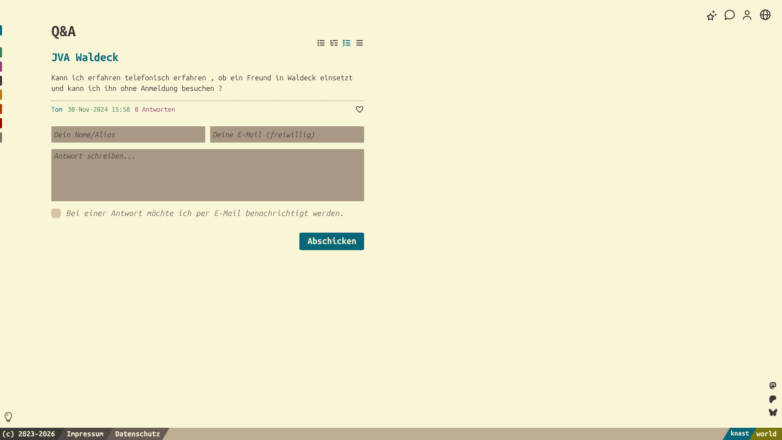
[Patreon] (773, 399)
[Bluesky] (773, 412)
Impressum (85, 433)
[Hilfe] (10, 417)
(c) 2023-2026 (28, 433)
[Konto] (747, 15)
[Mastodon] (773, 386)
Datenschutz (137, 433)
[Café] (729, 15)
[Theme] (711, 15)
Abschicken (332, 241)
